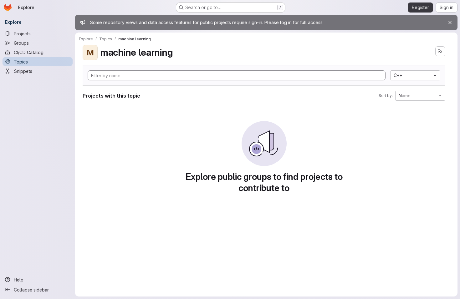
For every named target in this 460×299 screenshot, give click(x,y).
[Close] (450, 22)
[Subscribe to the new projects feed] (440, 51)
